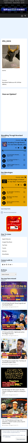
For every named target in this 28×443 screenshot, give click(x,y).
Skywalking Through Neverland (9, 299)
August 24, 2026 (13, 306)
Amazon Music (16, 2)
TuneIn (4, 248)
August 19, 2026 (13, 335)
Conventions (12, 296)
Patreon (22, 0)
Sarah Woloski (5, 306)
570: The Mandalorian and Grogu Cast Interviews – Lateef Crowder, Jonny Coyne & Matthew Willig (13, 421)
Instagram (6, 0)
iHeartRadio (5, 254)
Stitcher (4, 251)
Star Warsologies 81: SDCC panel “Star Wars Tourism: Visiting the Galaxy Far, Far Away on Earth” (13, 391)
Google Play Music (7, 242)
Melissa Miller (5, 394)
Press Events (5, 355)
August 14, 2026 (13, 394)
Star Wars (18, 299)
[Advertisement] (14, 27)
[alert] (14, 212)
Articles (4, 353)
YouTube (17, 0)
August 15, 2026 (13, 364)
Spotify (22, 2)
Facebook (11, 0)
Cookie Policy (7, 436)
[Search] (25, 15)
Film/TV (4, 297)
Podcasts (13, 297)
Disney (17, 296)
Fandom (4, 382)
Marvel (8, 297)
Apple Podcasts (8, 2)
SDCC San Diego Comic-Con (14, 355)
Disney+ (21, 296)
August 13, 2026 (13, 425)
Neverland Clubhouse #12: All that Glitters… (11, 82)
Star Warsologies (6, 385)
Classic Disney (5, 296)
